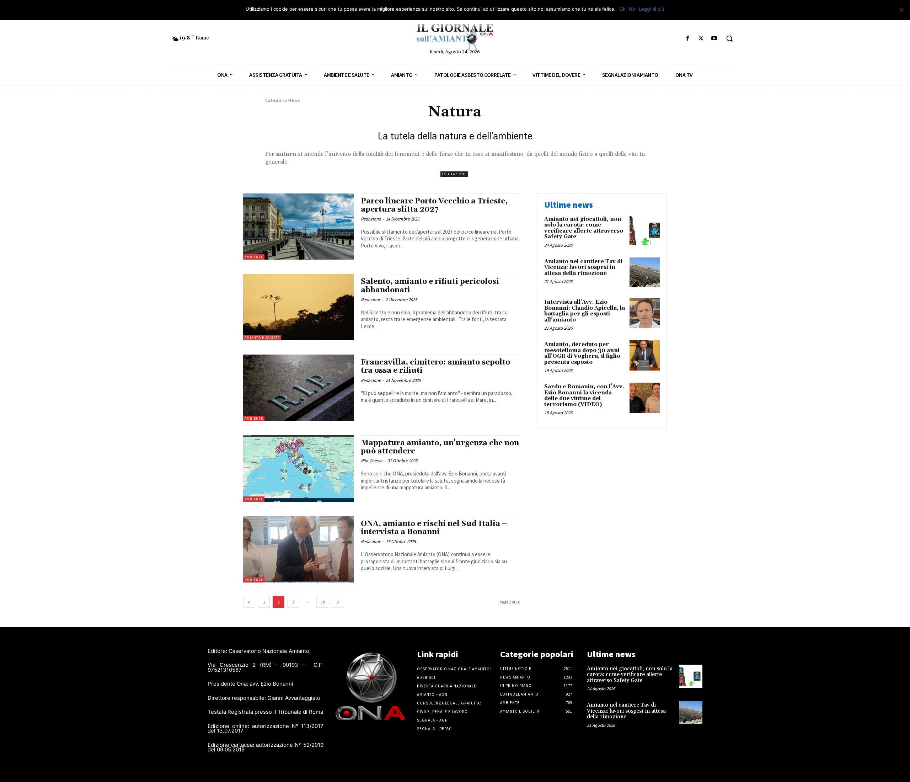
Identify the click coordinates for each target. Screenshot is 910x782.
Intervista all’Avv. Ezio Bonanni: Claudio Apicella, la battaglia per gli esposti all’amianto (584, 311)
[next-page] (338, 602)
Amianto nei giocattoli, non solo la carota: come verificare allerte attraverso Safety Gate (583, 228)
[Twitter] (701, 38)
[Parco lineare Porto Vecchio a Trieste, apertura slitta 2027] (298, 226)
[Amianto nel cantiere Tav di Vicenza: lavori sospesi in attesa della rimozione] (645, 272)
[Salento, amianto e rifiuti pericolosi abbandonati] (298, 307)
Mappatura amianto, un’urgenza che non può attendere (440, 447)
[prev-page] (249, 602)
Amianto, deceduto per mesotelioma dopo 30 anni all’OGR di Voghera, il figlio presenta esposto (582, 353)
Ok (622, 9)
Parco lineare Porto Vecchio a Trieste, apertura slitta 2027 (434, 205)
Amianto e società (262, 337)
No (632, 9)
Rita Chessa (371, 461)
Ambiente (254, 257)
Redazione (371, 219)
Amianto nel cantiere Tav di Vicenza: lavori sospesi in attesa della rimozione (583, 267)
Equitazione (454, 174)
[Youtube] (714, 38)
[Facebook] (687, 38)
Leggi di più (651, 9)
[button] (729, 38)
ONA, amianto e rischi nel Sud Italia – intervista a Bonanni (434, 528)
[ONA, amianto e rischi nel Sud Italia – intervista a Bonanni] (298, 549)
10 (323, 602)
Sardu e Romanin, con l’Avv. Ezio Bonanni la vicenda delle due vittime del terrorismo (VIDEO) (584, 395)
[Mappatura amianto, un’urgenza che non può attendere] (298, 468)
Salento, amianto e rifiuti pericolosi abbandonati (430, 285)
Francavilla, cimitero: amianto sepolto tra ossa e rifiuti (435, 366)
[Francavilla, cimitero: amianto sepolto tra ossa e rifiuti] (298, 388)
